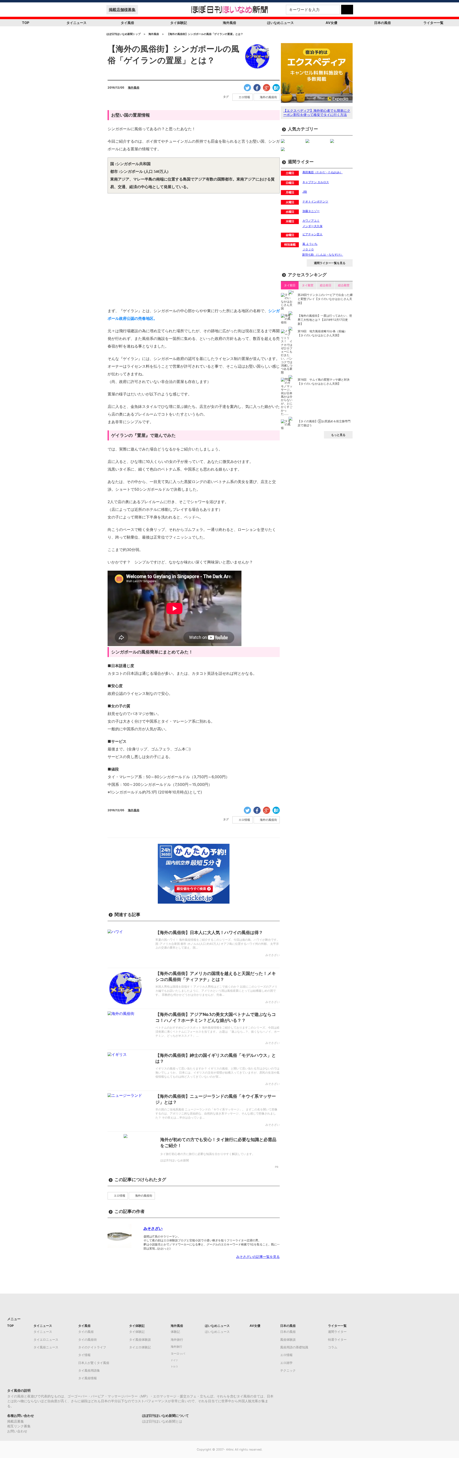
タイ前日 (289, 285)
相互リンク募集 (19, 1426)
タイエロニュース (45, 1339)
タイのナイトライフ (92, 1347)
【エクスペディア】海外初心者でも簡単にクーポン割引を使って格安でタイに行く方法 (316, 112)
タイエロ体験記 (140, 1347)
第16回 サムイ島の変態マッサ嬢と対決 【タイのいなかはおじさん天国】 (324, 381)
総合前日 (325, 285)
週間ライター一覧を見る (329, 263)
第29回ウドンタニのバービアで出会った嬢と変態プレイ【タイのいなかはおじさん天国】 (325, 299)
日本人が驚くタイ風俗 (93, 1363)
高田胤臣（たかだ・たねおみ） (322, 172)
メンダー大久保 (312, 226)
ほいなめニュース (280, 23)
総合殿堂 (344, 285)
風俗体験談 (288, 1339)
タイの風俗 (86, 1332)
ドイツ (174, 1360)
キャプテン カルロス (315, 182)
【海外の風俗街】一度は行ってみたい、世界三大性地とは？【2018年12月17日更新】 (325, 320)
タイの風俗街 (87, 1339)
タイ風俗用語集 (89, 1370)
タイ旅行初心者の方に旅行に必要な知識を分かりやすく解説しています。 (207, 1154)
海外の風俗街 (268, 97)
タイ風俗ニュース (45, 1347)
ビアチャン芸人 (312, 234)
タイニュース (76, 23)
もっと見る (338, 435)
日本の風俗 (382, 23)
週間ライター (337, 1332)
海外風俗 (229, 23)
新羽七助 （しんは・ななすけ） (322, 254)
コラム (332, 1347)
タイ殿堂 (307, 285)
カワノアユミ (311, 220)
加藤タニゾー (311, 211)
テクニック (288, 1370)
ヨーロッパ (178, 1353)
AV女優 (331, 23)
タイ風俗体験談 (140, 1339)
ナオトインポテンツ (315, 201)
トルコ (174, 1366)
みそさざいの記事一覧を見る (258, 1257)
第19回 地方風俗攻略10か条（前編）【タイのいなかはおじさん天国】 (322, 333)
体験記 (175, 1332)
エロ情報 (244, 97)
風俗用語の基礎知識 (294, 1347)
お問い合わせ (17, 1431)
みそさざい (153, 1228)
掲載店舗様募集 (122, 9)
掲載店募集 (15, 1421)
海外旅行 (177, 1339)
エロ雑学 (286, 1363)
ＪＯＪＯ (308, 249)
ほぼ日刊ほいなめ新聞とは (162, 1421)
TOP (25, 23)
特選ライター (337, 1339)
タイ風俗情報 (87, 1378)
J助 (304, 191)
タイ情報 (84, 1355)
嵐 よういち (309, 244)
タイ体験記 (178, 23)
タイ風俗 (127, 23)
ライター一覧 (433, 23)
